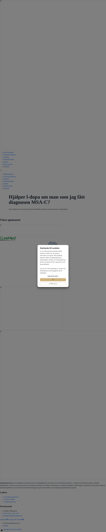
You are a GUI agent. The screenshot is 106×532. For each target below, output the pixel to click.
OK (53, 279)
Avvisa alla (53, 283)
